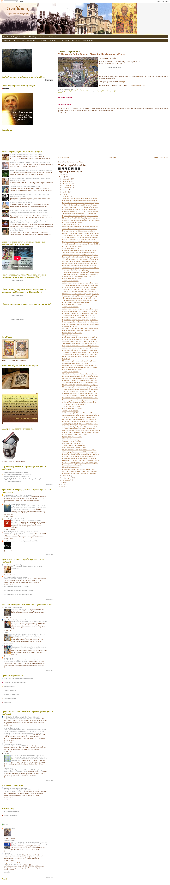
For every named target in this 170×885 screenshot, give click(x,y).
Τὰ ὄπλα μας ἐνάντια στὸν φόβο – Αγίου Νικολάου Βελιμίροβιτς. (22, 718)
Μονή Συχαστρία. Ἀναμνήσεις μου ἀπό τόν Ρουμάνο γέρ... (80, 226)
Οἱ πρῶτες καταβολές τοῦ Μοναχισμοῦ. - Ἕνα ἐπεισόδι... (80, 311)
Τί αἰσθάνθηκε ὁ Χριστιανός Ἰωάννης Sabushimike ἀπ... (79, 374)
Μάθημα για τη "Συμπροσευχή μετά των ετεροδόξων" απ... (80, 365)
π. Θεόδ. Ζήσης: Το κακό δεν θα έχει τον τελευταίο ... (79, 402)
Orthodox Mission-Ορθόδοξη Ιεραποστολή (16, 788)
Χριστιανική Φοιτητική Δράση (13, 744)
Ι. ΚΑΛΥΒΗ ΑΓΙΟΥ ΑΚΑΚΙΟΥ (13, 864)
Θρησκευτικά (8, 645)
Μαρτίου (65, 476)
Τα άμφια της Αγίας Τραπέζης (71, 441)
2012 (62, 177)
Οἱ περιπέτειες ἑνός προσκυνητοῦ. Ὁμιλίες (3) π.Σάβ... (79, 276)
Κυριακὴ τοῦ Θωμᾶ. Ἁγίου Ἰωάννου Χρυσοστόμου (78, 469)
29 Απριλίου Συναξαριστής (70, 248)
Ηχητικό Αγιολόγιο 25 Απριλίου (72, 369)
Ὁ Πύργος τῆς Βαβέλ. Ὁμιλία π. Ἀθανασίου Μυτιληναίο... (80, 413)
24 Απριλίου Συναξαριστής (70, 411)
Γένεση (77, 91)
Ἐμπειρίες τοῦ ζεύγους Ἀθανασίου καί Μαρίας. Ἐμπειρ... (80, 296)
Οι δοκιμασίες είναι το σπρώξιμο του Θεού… (17, 496)
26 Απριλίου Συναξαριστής (70, 335)
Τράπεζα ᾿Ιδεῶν (8, 768)
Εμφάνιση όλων (49, 484)
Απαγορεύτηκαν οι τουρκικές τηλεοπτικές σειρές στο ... (79, 209)
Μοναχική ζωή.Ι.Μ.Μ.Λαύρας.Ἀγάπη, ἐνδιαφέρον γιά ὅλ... (80, 294)
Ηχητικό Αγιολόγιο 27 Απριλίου (72, 304)
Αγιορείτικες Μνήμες (10, 840)
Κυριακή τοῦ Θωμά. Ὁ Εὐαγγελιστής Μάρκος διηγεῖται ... (80, 454)
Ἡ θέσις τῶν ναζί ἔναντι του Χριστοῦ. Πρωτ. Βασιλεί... (79, 289)
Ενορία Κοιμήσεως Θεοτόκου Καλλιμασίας (16, 519)
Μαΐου (65, 194)
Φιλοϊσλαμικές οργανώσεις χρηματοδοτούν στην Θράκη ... (80, 272)
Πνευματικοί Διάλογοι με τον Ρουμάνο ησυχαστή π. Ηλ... (80, 313)
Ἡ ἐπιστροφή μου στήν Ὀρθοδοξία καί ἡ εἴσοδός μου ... (80, 424)
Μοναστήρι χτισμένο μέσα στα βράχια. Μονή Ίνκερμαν (79, 361)
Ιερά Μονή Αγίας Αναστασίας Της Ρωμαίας (16, 586)
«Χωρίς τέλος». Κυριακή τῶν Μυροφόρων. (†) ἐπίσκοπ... (80, 263)
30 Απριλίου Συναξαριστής (70, 224)
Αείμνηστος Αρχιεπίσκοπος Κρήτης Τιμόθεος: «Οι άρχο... (80, 237)
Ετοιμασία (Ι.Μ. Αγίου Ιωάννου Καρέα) (15, 682)
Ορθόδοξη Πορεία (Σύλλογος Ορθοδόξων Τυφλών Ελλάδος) (21, 717)
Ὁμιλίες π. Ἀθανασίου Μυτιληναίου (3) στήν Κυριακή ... (80, 239)
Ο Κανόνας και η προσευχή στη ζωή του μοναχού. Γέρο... (80, 393)
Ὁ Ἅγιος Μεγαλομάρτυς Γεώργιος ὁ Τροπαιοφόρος (78, 428)
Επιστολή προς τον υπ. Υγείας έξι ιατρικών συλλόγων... (79, 400)
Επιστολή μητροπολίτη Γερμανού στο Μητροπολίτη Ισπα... (80, 233)
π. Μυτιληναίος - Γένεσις (137, 85)
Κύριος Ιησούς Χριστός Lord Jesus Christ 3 (17, 620)
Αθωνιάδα (7, 872)
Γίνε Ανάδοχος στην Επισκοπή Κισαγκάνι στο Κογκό (19, 533)
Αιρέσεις (42, 37)
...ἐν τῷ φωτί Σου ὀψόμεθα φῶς (13, 607)
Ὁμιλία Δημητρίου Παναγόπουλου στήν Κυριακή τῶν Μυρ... (81, 244)
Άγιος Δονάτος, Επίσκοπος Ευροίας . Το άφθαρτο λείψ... (79, 213)
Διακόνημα (7, 853)
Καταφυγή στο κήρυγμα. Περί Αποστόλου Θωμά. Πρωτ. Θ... (81, 460)
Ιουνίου (65, 192)
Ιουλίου (65, 190)
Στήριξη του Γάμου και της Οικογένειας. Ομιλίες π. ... (79, 450)
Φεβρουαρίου (67, 478)
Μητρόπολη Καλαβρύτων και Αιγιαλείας (16, 472)
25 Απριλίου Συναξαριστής (70, 372)
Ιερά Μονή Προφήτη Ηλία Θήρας (14, 565)
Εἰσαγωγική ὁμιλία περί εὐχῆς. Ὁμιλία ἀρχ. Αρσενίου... (79, 356)
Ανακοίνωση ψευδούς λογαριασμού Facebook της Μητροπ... (81, 220)
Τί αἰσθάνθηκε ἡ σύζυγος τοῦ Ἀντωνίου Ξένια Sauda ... (79, 229)
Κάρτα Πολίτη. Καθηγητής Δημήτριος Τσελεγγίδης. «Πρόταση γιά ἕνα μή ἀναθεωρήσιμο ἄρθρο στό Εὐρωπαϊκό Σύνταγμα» (30, 221)
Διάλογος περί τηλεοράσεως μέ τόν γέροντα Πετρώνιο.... (80, 283)
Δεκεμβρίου (67, 179)
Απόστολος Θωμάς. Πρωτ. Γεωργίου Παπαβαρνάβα (78, 456)
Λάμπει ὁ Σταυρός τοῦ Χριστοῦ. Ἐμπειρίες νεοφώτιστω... (80, 324)
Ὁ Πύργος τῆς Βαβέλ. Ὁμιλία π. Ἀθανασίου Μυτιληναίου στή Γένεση (91, 54)
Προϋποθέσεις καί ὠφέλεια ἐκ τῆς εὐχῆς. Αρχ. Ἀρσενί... (80, 320)
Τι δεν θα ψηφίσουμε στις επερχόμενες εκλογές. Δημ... (79, 391)
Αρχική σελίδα (112, 157)
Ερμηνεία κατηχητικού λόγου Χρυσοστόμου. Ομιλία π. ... (80, 242)
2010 (62, 484)
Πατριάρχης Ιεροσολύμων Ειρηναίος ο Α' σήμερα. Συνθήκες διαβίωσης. (30, 162)
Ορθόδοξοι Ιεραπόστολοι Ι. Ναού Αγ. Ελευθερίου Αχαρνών (21, 531)
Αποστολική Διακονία (10, 698)
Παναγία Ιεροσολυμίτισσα (11, 811)
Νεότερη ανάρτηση (64, 157)
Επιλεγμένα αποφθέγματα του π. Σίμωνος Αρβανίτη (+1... (80, 385)
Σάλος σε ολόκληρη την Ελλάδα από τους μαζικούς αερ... (80, 395)
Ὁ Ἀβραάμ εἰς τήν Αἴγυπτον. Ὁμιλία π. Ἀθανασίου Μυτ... (80, 346)
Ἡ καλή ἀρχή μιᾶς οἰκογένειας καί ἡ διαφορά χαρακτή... (79, 452)
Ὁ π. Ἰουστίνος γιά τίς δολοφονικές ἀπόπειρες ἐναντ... (79, 330)
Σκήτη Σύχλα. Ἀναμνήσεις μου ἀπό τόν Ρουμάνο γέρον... (80, 198)
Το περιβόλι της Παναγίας (11, 694)
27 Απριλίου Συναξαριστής (70, 307)
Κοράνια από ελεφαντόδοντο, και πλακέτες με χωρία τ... (79, 337)
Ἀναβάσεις (18, 8)
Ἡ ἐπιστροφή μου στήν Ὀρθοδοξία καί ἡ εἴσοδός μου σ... (80, 382)
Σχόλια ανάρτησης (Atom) (75, 162)
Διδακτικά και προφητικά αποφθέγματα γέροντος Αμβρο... (80, 415)
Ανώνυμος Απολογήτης (10, 815)
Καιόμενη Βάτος (8, 658)
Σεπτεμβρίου (67, 185)
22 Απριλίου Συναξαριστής (70, 467)
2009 (62, 486)
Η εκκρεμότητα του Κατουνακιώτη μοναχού (76, 302)
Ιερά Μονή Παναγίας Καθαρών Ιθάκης (15, 577)
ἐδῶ (138, 76)
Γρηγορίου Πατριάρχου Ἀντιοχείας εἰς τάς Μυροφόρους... (80, 257)
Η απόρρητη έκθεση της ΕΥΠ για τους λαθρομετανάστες (80, 211)
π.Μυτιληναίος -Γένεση (100, 91)
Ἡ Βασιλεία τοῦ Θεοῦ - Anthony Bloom (15, 578)
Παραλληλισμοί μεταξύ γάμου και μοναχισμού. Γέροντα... (80, 203)
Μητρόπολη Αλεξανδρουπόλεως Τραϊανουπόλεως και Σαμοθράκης (23, 479)
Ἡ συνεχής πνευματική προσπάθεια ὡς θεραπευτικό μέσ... (80, 352)
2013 (62, 174)
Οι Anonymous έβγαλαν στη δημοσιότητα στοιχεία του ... (80, 398)
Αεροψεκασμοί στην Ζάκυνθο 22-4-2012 (75, 363)
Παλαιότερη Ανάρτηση (161, 157)
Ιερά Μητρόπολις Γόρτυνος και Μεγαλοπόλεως (18, 474)
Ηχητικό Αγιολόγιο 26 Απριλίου (72, 333)
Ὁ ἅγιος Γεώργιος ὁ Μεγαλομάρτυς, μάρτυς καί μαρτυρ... (80, 426)
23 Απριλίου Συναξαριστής (70, 439)
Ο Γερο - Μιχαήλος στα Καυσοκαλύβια (74, 434)
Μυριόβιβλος (7, 702)
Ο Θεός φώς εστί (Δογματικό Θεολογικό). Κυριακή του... (80, 463)
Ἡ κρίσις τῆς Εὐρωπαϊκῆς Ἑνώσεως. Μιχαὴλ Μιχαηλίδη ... (80, 274)
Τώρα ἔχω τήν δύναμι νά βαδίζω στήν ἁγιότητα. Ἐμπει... (80, 343)
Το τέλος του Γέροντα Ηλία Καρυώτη (74, 404)
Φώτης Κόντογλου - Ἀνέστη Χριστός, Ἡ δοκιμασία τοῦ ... (80, 471)
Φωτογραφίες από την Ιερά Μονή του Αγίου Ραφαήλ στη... (80, 328)
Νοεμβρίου (66, 181)
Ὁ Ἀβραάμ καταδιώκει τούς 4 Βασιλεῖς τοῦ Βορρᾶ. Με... (80, 285)
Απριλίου (66, 196)
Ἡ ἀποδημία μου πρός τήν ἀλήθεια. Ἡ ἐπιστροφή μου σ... (80, 354)
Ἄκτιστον (6, 753)
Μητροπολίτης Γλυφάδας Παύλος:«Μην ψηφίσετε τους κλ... (81, 218)
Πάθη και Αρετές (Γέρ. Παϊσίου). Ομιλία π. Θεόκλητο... (79, 317)
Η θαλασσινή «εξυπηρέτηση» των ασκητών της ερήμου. (79, 200)
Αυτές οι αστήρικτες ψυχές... (19, 609)
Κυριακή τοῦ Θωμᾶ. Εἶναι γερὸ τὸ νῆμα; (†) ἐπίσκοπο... (79, 473)
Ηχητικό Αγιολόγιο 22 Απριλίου (72, 465)
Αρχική (5, 37)
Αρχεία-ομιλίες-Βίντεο (69, 91)
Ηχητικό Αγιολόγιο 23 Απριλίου (72, 437)
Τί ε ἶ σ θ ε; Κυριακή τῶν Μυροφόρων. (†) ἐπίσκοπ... (79, 252)
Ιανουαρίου (66, 480)
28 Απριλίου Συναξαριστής (70, 281)
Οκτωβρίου (66, 183)
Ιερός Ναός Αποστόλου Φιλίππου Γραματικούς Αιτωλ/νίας (21, 541)
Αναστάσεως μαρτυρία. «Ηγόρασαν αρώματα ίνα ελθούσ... (80, 268)
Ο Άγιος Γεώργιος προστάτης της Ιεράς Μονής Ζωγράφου (80, 432)
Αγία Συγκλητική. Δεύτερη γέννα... (73, 443)
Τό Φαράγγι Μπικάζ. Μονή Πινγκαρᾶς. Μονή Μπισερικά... (80, 259)
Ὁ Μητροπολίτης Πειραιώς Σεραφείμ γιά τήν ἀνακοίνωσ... (80, 389)
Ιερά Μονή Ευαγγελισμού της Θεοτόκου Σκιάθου (18, 590)
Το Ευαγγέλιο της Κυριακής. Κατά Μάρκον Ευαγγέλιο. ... (80, 255)
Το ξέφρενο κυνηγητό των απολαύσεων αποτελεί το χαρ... (80, 300)
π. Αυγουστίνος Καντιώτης (11, 728)
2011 (62, 482)
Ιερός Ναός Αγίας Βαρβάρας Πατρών (15, 504)
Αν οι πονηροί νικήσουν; (70, 326)
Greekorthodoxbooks (10, 686)
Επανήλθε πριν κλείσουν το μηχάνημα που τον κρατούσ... (80, 367)
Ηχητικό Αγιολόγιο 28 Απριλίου (72, 278)
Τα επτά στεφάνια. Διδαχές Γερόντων (73, 445)
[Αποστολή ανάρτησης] (79, 89)
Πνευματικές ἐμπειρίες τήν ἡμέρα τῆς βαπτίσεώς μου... (79, 265)
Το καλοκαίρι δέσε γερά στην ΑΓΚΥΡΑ (15, 746)
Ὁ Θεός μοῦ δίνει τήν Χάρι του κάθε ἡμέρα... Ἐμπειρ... (79, 205)
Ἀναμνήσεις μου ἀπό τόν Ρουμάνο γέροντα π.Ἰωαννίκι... (80, 339)
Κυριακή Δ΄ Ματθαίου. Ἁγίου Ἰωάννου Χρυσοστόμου (25, 186)
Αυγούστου (66, 187)
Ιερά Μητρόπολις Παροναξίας (12, 481)
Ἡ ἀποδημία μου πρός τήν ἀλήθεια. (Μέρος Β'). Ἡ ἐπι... (79, 315)
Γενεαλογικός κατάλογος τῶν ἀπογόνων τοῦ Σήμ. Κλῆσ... (80, 376)
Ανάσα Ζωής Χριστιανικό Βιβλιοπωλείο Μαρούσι (18, 678)
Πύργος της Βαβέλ (111, 91)
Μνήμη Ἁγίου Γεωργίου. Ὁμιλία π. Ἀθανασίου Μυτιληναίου (81, 430)
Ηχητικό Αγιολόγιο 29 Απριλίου (72, 246)
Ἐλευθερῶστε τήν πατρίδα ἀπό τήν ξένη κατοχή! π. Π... (79, 291)
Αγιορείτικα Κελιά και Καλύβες (13, 863)
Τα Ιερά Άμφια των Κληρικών (71, 406)
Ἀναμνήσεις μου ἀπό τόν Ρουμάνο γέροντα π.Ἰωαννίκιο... (80, 287)
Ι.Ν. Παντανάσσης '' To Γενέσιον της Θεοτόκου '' (18, 495)
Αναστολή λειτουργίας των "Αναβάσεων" (21, 202)
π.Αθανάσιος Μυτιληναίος (86, 91)
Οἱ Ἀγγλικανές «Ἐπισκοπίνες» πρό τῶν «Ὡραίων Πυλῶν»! (26, 154)
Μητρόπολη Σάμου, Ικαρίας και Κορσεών (16, 476)
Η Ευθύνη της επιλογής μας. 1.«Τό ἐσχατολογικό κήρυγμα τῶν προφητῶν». (31, 170)
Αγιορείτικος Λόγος (9, 828)
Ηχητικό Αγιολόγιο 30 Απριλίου (72, 222)
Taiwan (6, 799)
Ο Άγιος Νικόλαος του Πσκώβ (12, 855)
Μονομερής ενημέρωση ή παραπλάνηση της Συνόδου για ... (81, 387)
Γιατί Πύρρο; (66, 359)
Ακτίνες (6, 632)
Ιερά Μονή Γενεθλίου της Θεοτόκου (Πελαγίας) (18, 594)
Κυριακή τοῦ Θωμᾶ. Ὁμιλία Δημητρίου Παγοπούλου (79, 458)
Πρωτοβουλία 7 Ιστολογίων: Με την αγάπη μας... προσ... (80, 216)
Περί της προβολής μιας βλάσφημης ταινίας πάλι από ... (79, 231)
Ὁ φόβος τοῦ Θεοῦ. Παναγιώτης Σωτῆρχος (75, 270)
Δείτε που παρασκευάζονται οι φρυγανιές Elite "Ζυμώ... (79, 261)
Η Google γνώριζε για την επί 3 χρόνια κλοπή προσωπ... (80, 207)
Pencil (60, 92)
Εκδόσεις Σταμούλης (10, 690)
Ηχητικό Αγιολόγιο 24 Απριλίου (72, 408)
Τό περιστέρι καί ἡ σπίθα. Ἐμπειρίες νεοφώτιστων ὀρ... (79, 417)
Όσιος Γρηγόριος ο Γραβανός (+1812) (74, 447)
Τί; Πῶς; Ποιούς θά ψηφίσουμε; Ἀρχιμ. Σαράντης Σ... (79, 298)
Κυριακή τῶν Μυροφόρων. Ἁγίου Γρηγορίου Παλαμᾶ (79, 250)
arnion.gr (122, 82)
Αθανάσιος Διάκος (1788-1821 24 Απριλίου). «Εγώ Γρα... (80, 341)
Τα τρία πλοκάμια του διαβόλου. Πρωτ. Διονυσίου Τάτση (80, 235)
